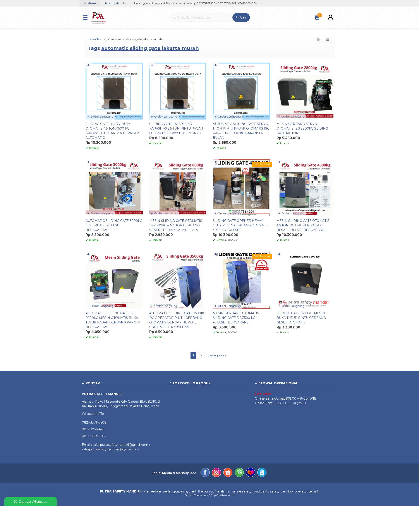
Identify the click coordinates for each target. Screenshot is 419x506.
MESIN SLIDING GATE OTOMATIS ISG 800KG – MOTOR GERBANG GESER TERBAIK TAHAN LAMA (175, 225)
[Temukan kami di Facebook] (205, 473)
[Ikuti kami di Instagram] (216, 473)
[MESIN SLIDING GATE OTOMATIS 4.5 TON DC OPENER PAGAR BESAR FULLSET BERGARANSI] (305, 188)
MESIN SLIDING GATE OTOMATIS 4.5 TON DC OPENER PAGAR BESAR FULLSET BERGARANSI (302, 225)
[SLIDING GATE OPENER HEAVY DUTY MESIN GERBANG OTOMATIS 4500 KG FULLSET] (241, 188)
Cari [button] (242, 17)
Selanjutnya (218, 355)
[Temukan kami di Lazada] (250, 473)
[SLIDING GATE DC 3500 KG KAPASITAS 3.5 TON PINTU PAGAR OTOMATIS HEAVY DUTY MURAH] (177, 91)
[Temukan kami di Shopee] (227, 473)
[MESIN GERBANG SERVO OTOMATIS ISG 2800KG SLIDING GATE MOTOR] (305, 91)
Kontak (113, 3)
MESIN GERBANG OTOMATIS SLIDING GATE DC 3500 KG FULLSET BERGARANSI (236, 317)
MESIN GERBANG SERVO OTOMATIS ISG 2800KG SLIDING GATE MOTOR (302, 128)
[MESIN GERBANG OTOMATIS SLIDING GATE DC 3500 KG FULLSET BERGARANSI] (241, 280)
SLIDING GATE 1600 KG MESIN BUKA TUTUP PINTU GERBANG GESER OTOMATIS (301, 317)
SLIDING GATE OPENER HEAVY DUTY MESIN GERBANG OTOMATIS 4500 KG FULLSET (241, 225)
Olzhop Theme (193, 495)
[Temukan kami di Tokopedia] (239, 473)
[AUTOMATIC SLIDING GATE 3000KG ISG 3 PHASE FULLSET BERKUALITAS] (114, 188)
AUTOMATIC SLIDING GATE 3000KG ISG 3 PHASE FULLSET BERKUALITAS (114, 225)
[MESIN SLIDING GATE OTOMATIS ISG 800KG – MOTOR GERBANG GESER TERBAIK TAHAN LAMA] (177, 188)
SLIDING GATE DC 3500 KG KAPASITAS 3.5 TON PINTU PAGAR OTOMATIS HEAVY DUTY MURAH (176, 128)
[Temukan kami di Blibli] (261, 473)
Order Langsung (101, 116)
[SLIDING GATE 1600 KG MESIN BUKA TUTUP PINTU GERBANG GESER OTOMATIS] (305, 280)
